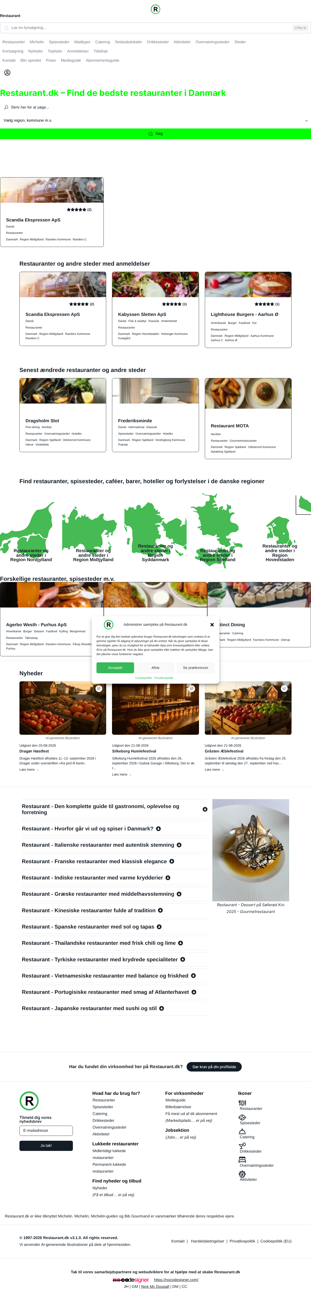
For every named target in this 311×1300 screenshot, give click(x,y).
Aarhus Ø (231, 340)
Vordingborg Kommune (170, 440)
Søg (159, 134)
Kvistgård (124, 338)
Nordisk (47, 427)
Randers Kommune (58, 239)
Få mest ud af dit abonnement (191, 1114)
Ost (254, 323)
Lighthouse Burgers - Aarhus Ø (244, 314)
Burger (232, 323)
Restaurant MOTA (230, 425)
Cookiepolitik (143, 678)
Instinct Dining (229, 624)
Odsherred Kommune (77, 440)
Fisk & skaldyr (137, 321)
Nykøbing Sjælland (223, 451)
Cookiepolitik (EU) (276, 1241)
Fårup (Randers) (83, 644)
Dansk (10, 226)
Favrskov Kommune (266, 640)
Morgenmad (77, 631)
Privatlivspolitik (163, 678)
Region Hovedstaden (145, 334)
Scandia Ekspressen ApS (33, 219)
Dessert (39, 631)
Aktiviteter (101, 1134)
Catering (237, 633)
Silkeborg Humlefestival (134, 751)
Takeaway (31, 638)
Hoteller (77, 433)
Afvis (156, 668)
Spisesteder (125, 433)
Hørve (30, 444)
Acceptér (115, 668)
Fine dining (33, 427)
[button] (212, 624)
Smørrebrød (169, 321)
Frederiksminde (135, 420)
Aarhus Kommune (262, 336)
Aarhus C (217, 340)
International (136, 427)
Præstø (123, 444)
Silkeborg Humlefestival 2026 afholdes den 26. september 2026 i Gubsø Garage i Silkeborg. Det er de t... (153, 763)
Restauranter (14, 233)
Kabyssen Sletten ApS (142, 314)
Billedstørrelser (178, 1107)
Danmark (12, 239)
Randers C (79, 239)
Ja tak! (46, 1146)
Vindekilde (42, 444)
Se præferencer (195, 668)
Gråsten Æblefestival (224, 751)
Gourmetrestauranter (243, 440)
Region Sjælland (50, 440)
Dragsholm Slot (42, 420)
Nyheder (100, 1188)
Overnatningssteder (57, 433)
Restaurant (10, 16)
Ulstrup (285, 640)
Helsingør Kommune (174, 334)
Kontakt (178, 1241)
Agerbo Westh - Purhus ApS (36, 624)
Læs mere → (29, 769)
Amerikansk (218, 323)
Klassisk (153, 321)
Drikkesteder (103, 1121)
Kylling (63, 631)
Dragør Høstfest (34, 751)
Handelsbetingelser (207, 1241)
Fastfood (244, 323)
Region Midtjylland (32, 239)
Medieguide (175, 1100)
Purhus (10, 648)
